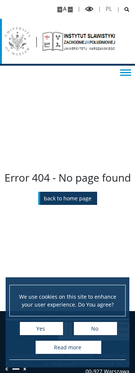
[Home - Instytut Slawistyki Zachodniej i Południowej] (79, 41)
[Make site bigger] (59, 9)
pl (109, 9)
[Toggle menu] (125, 72)
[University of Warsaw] (17, 41)
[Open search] (124, 9)
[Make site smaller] (70, 9)
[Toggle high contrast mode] (89, 9)
